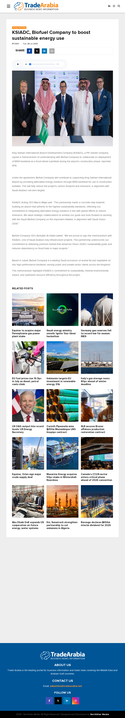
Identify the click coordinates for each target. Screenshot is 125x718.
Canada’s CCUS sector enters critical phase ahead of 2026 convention (96, 477)
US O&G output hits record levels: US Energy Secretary (28, 429)
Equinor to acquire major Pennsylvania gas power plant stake (26, 333)
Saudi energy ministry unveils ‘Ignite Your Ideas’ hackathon (61, 333)
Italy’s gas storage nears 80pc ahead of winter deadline (95, 381)
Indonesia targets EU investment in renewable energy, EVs (61, 381)
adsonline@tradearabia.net (66, 686)
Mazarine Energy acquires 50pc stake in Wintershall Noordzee (62, 477)
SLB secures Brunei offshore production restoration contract (93, 429)
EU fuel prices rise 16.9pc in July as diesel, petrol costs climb (27, 381)
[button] (119, 6)
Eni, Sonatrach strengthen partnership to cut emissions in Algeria (62, 525)
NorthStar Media (99, 714)
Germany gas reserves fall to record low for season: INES (96, 333)
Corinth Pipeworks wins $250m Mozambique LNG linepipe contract (61, 429)
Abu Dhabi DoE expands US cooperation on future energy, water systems (28, 525)
